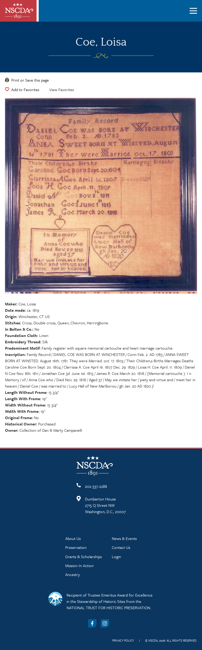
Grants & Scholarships (83, 556)
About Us (73, 538)
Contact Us (121, 547)
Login (116, 556)
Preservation (76, 547)
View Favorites (61, 89)
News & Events (124, 538)
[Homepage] (19, 11)
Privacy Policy (123, 640)
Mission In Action (79, 565)
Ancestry (72, 574)
